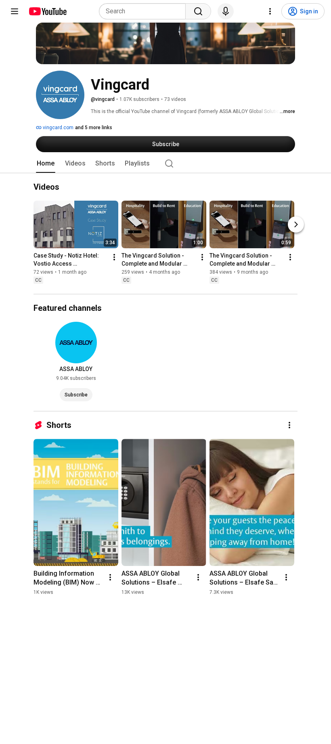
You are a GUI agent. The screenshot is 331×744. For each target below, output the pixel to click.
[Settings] (270, 11)
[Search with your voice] (226, 11)
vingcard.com (57, 127)
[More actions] (114, 257)
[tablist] (165, 163)
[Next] (296, 225)
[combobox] (145, 11)
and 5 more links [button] (93, 127)
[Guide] (14, 11)
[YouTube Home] (47, 11)
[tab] (45, 163)
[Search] (198, 11)
